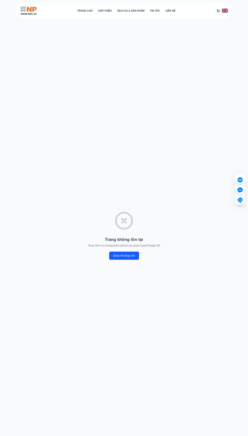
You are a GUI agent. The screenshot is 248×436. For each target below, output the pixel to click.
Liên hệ (170, 10)
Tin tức (155, 10)
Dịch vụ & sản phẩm (131, 10)
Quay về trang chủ (124, 255)
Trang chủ (85, 10)
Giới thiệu (105, 10)
